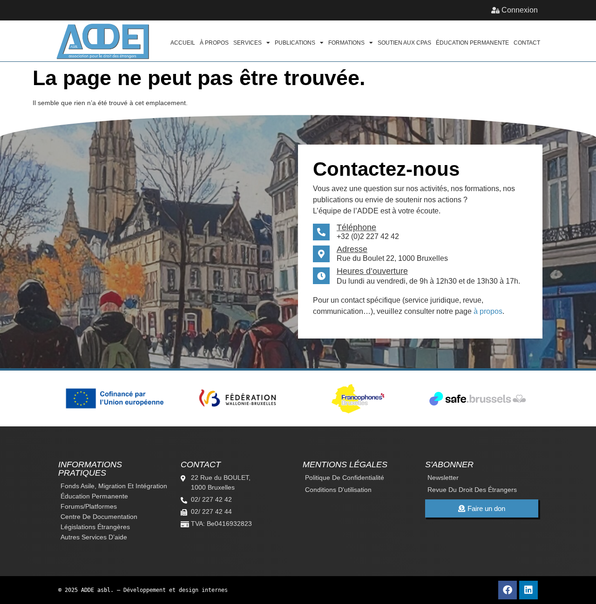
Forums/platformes (89, 506)
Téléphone (356, 227)
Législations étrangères (95, 527)
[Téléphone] (321, 232)
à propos (488, 311)
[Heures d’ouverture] (321, 275)
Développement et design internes (175, 590)
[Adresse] (321, 254)
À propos (214, 43)
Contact (527, 43)
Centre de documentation (99, 516)
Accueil (182, 43)
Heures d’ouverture (372, 271)
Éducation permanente (472, 43)
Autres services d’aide (94, 537)
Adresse (352, 249)
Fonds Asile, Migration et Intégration (114, 486)
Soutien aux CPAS (404, 43)
